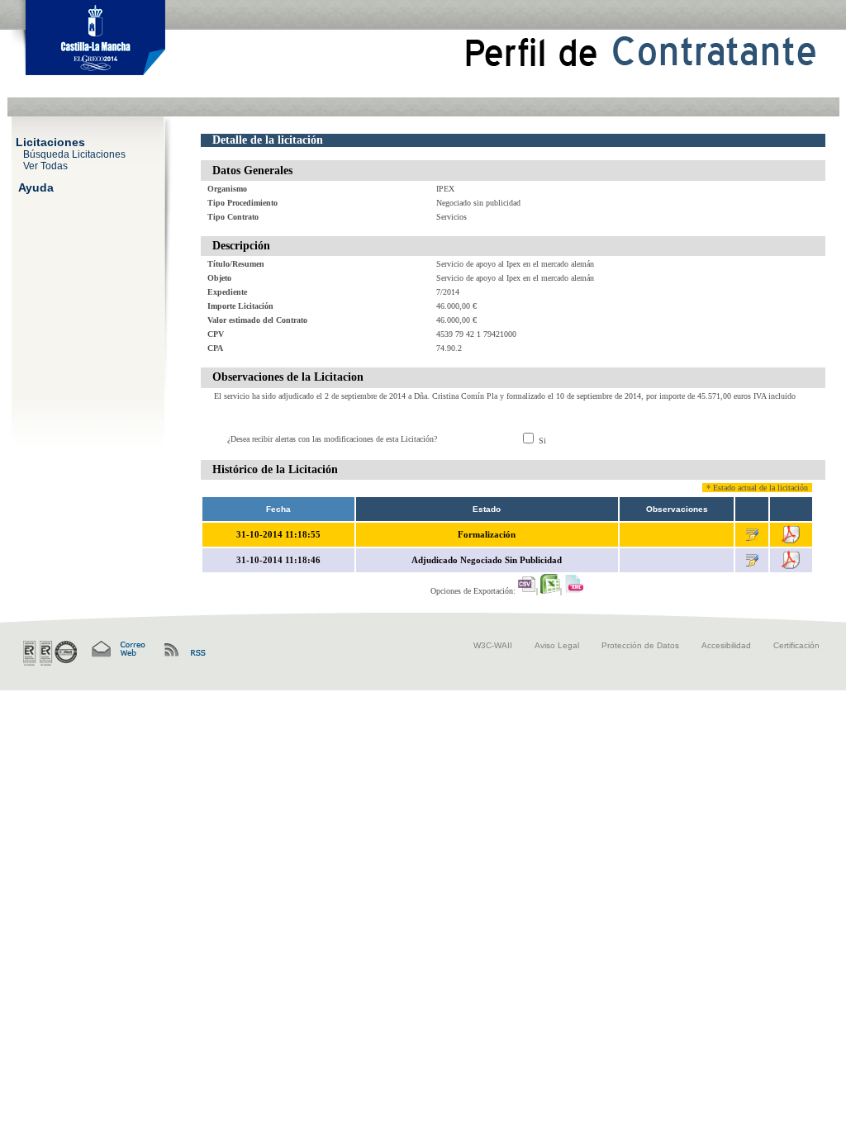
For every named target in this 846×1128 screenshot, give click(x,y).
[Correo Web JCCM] (117, 649)
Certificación (796, 645)
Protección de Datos (640, 645)
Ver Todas (45, 165)
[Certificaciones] (50, 653)
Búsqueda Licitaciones (74, 153)
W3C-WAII (492, 645)
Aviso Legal (557, 645)
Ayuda (36, 186)
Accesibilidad (726, 645)
